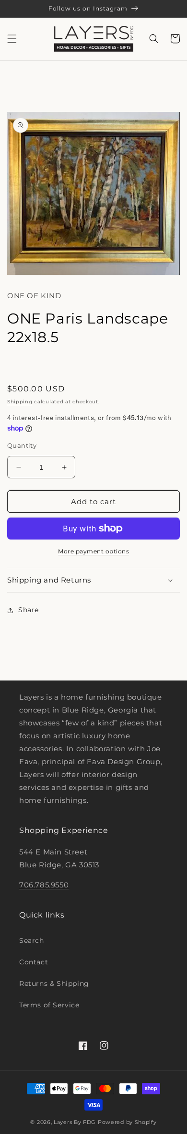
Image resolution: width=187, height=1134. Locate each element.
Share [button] (28, 609)
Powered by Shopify (127, 1122)
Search (31, 940)
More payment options (93, 551)
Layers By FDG (75, 1122)
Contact (33, 962)
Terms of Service (49, 1005)
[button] (12, 38)
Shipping (20, 402)
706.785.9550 (44, 884)
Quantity (21, 445)
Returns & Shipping (54, 983)
